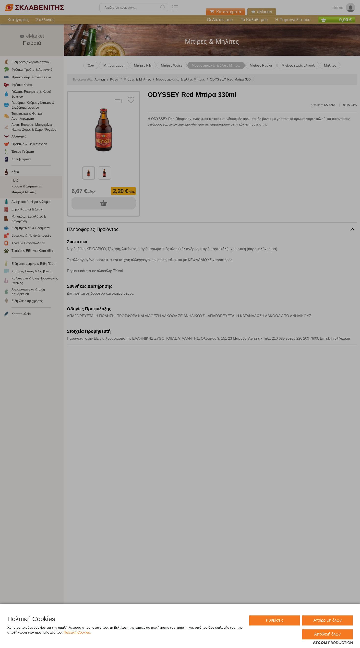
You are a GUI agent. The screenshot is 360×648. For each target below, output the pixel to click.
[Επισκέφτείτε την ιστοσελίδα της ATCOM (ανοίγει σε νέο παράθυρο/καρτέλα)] (333, 642)
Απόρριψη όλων (327, 620)
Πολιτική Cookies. (77, 632)
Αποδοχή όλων (327, 634)
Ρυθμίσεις (274, 620)
